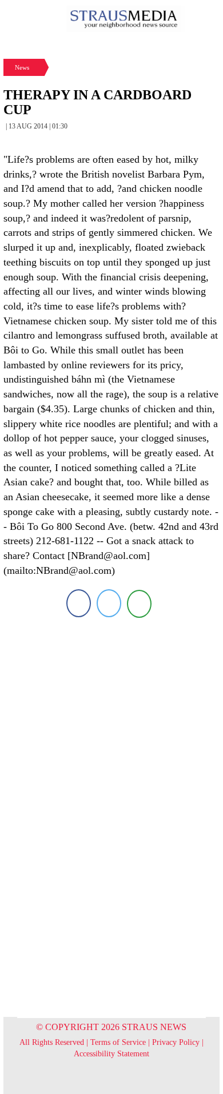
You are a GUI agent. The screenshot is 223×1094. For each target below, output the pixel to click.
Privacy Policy (176, 1042)
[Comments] (139, 603)
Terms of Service (118, 1042)
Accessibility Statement (111, 1053)
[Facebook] (78, 603)
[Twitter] (109, 603)
